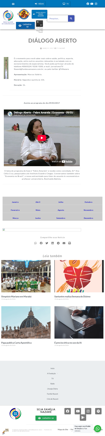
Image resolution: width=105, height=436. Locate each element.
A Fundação (51, 373)
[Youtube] (92, 4)
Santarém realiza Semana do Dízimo (72, 296)
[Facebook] (88, 4)
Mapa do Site (63, 429)
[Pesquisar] (71, 18)
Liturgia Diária (52, 389)
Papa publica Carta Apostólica (16, 342)
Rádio (52, 384)
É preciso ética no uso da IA (68, 342)
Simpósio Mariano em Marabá (16, 296)
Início (52, 368)
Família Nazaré (52, 394)
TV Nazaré (61, 48)
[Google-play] (83, 417)
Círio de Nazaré (52, 399)
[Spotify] (98, 411)
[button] (13, 4)
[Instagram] (96, 4)
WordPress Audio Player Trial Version (39, 30)
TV (52, 379)
